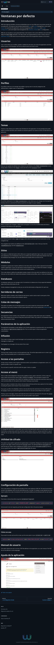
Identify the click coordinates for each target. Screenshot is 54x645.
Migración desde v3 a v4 (7, 611)
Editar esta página (7, 592)
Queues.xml (47, 307)
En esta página (5, 12)
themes (3, 28)
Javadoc (3, 628)
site (41, 29)
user (30, 26)
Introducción (4, 609)
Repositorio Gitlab (5, 626)
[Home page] (2, 6)
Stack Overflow (5, 618)
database (31, 29)
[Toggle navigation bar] (2, 2)
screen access (36, 28)
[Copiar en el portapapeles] (51, 503)
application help (5, 36)
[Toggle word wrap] (49, 503)
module (36, 29)
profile (35, 26)
